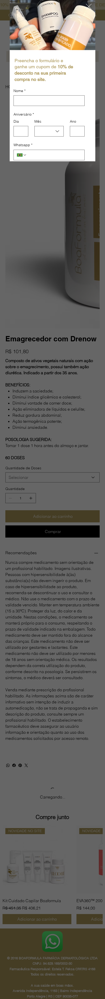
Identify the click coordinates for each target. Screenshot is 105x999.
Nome (19, 90)
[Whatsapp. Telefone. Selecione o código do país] (22, 155)
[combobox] (49, 131)
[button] (88, 7)
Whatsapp (23, 145)
